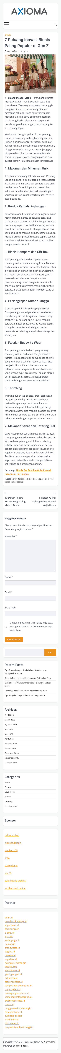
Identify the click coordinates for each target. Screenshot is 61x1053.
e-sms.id (9, 932)
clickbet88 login (13, 843)
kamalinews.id (12, 970)
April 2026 (9, 715)
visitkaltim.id (11, 1019)
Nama (9, 577)
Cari (50, 652)
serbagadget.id (12, 940)
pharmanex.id (12, 1023)
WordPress (22, 1045)
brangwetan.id (12, 948)
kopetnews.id (12, 925)
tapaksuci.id (11, 966)
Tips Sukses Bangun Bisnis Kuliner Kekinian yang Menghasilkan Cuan (26, 672)
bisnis (14, 478)
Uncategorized (11, 806)
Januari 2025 (10, 748)
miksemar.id (11, 978)
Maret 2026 (10, 719)
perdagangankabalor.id (16, 993)
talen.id (9, 917)
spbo (7, 858)
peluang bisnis (17, 481)
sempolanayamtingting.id (18, 985)
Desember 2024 (12, 753)
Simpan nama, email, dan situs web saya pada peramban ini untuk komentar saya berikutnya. (31, 626)
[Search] (55, 24)
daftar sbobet (12, 835)
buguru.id (10, 951)
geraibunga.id (12, 929)
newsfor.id (10, 955)
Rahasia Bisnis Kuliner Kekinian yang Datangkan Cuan (28, 678)
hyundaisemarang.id (15, 963)
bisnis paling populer (38, 478)
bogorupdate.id (12, 989)
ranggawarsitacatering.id (18, 1008)
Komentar (11, 536)
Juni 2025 (9, 729)
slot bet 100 (11, 850)
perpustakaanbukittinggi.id (19, 1027)
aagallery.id (11, 959)
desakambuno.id (13, 1012)
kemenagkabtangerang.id (18, 997)
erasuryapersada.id (15, 1000)
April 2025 (9, 738)
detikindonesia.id (14, 982)
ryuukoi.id (10, 944)
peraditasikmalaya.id (15, 921)
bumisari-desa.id (13, 1016)
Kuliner (8, 796)
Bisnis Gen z (23, 478)
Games (8, 787)
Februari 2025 (11, 743)
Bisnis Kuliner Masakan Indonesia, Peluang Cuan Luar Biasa (28, 684)
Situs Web (10, 607)
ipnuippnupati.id (13, 974)
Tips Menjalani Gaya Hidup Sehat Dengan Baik (25, 695)
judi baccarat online (15, 888)
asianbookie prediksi (15, 880)
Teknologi (9, 801)
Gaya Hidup (10, 791)
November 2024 (12, 757)
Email (8, 592)
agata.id (9, 936)
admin (10, 51)
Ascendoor (49, 1042)
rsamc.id (9, 1004)
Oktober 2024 (11, 762)
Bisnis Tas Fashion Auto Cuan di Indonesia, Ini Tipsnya (28, 472)
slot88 (8, 873)
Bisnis (8, 35)
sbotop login (11, 865)
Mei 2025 (9, 734)
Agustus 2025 (11, 724)
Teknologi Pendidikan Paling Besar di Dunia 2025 (26, 690)
